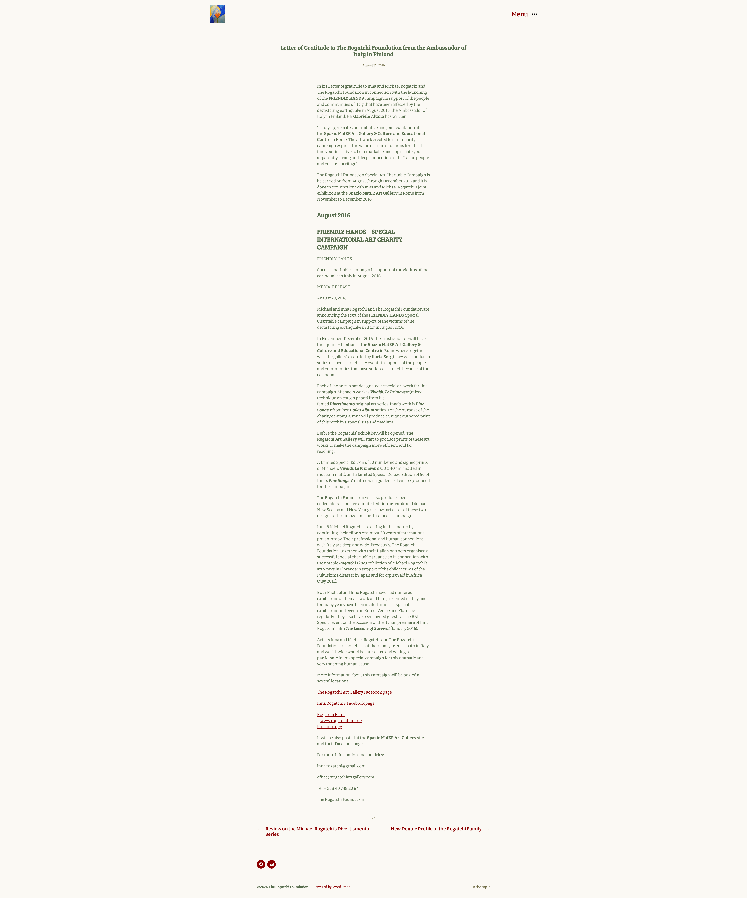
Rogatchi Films (331, 714)
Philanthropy (329, 726)
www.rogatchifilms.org (342, 720)
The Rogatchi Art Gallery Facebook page (354, 692)
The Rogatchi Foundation (289, 887)
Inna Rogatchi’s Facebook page (345, 703)
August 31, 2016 (373, 65)
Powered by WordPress (331, 887)
